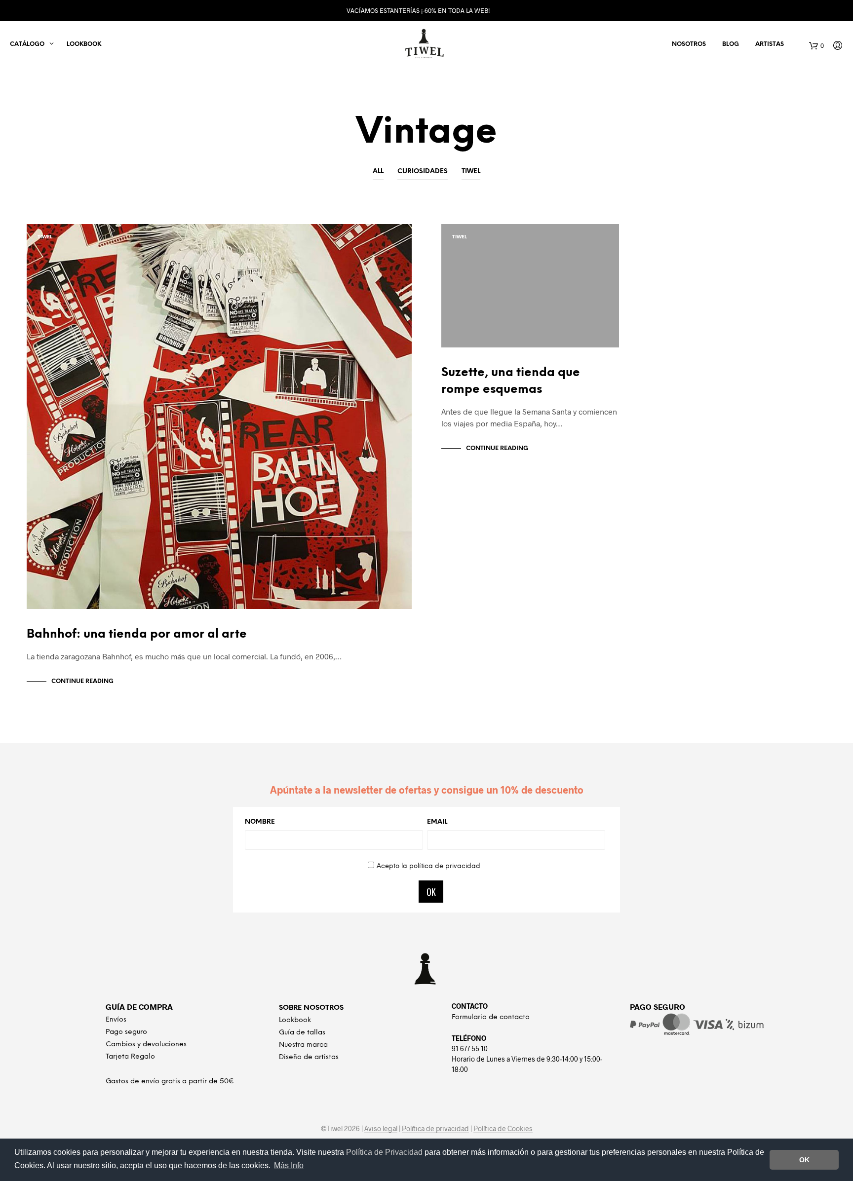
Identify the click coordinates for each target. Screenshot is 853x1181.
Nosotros (689, 44)
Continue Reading (82, 681)
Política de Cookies (503, 1129)
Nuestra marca (303, 1045)
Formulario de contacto (491, 1017)
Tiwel (471, 171)
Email (437, 822)
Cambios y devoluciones (146, 1044)
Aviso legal (380, 1129)
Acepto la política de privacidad (428, 866)
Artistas (769, 44)
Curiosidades (422, 171)
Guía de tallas (302, 1032)
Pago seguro (126, 1032)
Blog (730, 44)
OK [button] (804, 1160)
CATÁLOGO (27, 44)
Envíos (116, 1020)
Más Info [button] (289, 1165)
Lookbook (84, 44)
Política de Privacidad (385, 1152)
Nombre (260, 822)
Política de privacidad (435, 1129)
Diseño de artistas (309, 1057)
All (378, 171)
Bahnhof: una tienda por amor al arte (137, 634)
